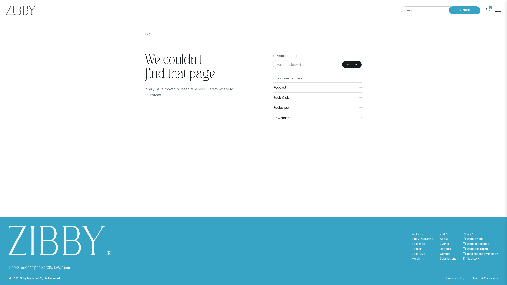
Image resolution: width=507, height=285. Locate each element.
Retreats (445, 248)
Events (444, 243)
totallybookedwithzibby (482, 253)
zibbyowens (475, 238)
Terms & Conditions (485, 278)
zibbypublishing (477, 248)
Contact (445, 253)
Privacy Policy (455, 278)
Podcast (417, 248)
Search (464, 10)
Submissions (448, 258)
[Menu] (498, 10)
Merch (416, 258)
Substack (473, 258)
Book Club (418, 253)
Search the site (285, 56)
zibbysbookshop (478, 243)
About (444, 238)
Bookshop (418, 243)
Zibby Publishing (422, 238)
